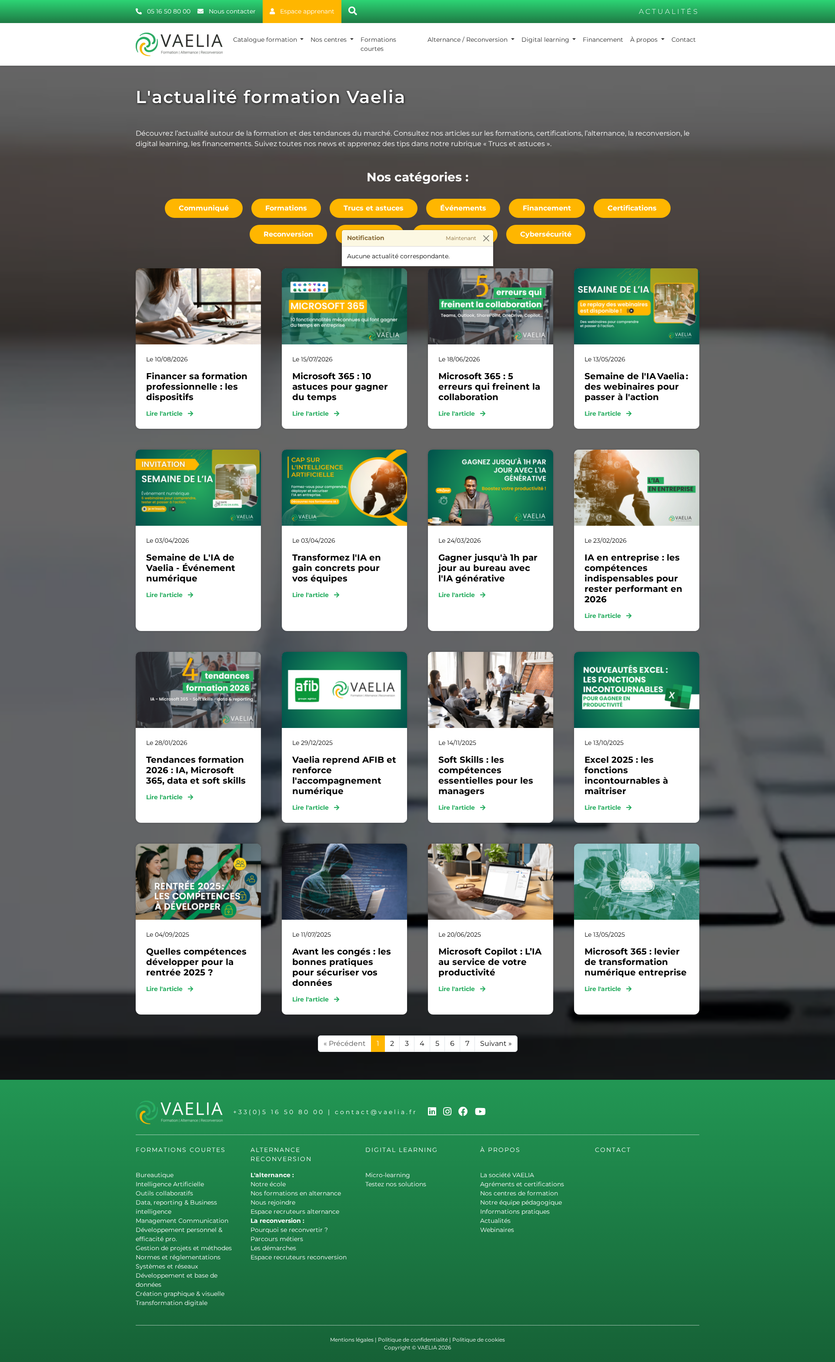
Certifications (632, 208)
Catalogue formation (266, 39)
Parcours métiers (276, 1239)
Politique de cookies (478, 1339)
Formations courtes (378, 44)
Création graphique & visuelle (180, 1294)
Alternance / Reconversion (468, 39)
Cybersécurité (545, 234)
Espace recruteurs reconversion (298, 1257)
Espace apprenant (306, 11)
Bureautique (155, 1175)
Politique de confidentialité (413, 1339)
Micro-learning (387, 1175)
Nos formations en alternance (295, 1193)
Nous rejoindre (272, 1202)
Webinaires (497, 1230)
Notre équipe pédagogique (521, 1202)
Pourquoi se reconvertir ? (289, 1230)
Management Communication (182, 1221)
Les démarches (273, 1248)
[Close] (486, 238)
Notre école (268, 1184)
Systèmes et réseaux (167, 1266)
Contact (683, 39)
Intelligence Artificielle (170, 1184)
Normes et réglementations (178, 1257)
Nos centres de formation (519, 1193)
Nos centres (329, 39)
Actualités (495, 1221)
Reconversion (288, 234)
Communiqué (204, 208)
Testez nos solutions (395, 1184)
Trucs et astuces (374, 208)
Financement (603, 39)
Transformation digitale (171, 1303)
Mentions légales (352, 1339)
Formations (286, 208)
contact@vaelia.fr (376, 1112)
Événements (463, 208)
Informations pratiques (515, 1211)
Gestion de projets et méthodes (184, 1248)
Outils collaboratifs (164, 1193)
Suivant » (496, 1043)
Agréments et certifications (522, 1184)
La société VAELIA (507, 1175)
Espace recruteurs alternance (294, 1211)
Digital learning (546, 39)
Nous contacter (231, 11)
